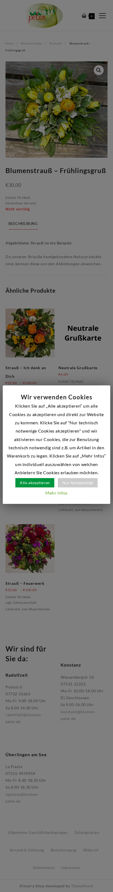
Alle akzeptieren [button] (35, 482)
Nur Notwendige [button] (77, 482)
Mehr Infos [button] (56, 492)
